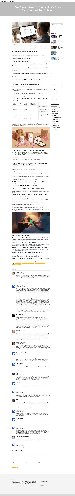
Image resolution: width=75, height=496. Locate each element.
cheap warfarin (31, 263)
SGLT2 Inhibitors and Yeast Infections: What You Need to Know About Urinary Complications (59, 36)
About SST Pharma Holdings (44, 481)
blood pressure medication (56, 117)
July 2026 (57, 66)
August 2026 (57, 64)
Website (39, 462)
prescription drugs (55, 113)
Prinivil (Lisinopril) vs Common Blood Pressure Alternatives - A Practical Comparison (59, 41)
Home (27, 12)
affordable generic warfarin (17, 264)
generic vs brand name (55, 121)
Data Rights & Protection (43, 485)
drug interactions (54, 101)
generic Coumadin (18, 263)
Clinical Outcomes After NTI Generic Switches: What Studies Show (59, 52)
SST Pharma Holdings (7, 1)
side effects (54, 93)
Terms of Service (42, 482)
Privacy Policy (42, 484)
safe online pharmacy (55, 107)
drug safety (54, 109)
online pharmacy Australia (56, 127)
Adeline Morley (15, 44)
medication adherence (55, 95)
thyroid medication (55, 129)
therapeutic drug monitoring (56, 119)
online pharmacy (54, 99)
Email (26, 462)
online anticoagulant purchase (39, 263)
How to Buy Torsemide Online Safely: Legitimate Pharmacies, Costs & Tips (59, 58)
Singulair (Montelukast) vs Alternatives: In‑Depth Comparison (59, 47)
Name (13, 462)
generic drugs (54, 97)
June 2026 (57, 68)
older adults (54, 115)
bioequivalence (54, 105)
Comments (14, 453)
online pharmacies (55, 111)
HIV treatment (54, 123)
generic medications (55, 103)
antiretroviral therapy (55, 125)
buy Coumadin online (25, 263)
